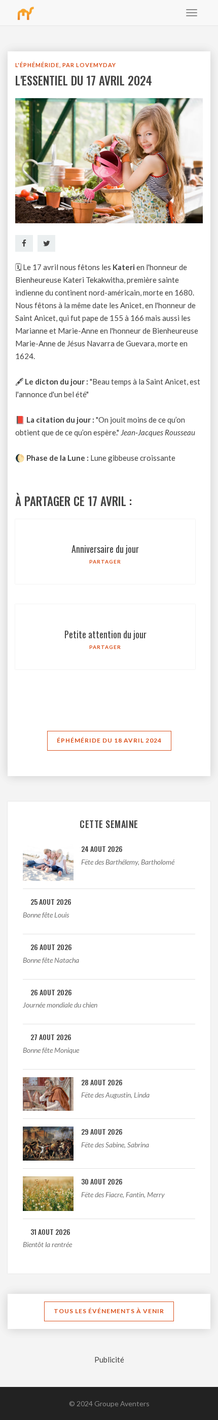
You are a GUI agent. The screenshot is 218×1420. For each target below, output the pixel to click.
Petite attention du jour (105, 634)
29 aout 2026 (102, 1131)
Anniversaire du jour (105, 548)
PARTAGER (105, 561)
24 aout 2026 (102, 848)
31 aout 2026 (50, 1231)
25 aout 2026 (50, 901)
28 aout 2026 (102, 1082)
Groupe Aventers (122, 1403)
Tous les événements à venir (109, 1311)
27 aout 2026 (50, 1036)
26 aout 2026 (51, 946)
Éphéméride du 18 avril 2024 (109, 740)
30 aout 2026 (102, 1181)
